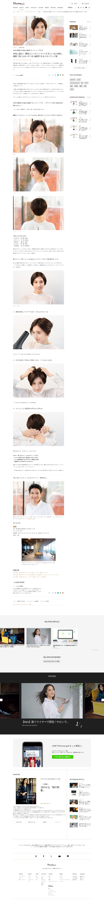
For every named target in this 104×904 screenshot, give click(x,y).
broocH (14, 526)
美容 (18, 11)
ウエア (20, 878)
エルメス (61, 878)
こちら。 (38, 806)
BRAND (61, 874)
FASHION (21, 874)
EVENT (37, 874)
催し (37, 876)
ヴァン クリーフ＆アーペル (65, 879)
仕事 (49, 876)
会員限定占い (74, 879)
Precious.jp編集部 (19, 75)
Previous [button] (1, 700)
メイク (29, 876)
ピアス (72, 89)
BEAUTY (15, 47)
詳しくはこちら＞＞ (45, 803)
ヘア (22, 11)
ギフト (42, 876)
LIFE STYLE (43, 874)
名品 (49, 888)
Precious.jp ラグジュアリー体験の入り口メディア (52, 868)
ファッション (50, 890)
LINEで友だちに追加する (63, 757)
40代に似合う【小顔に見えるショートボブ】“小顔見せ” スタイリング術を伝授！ (29, 577)
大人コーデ (73, 79)
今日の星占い (74, 876)
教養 (49, 879)
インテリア (43, 881)
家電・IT (43, 883)
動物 (42, 878)
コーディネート (22, 876)
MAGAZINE (82, 874)
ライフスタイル (51, 895)
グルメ (37, 878)
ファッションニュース (75, 82)
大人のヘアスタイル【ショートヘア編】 (33, 11)
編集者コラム (82, 876)
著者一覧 (81, 879)
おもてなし (43, 879)
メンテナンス (30, 879)
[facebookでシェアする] (53, 75)
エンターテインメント (53, 881)
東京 (71, 86)
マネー (50, 878)
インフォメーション (52, 891)
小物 (85, 86)
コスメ (29, 878)
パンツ (86, 82)
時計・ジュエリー (22, 879)
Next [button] (103, 700)
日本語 (76, 86)
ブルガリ (61, 876)
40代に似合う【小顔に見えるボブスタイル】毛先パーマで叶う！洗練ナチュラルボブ (30, 572)
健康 (42, 884)
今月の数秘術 (74, 878)
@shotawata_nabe (31, 518)
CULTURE (50, 874)
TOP (14, 11)
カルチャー (50, 893)
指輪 (81, 86)
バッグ (78, 79)
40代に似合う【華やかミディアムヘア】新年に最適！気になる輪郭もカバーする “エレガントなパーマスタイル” (36, 574)
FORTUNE (74, 874)
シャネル (61, 881)
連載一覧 (81, 878)
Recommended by (95, 649)
